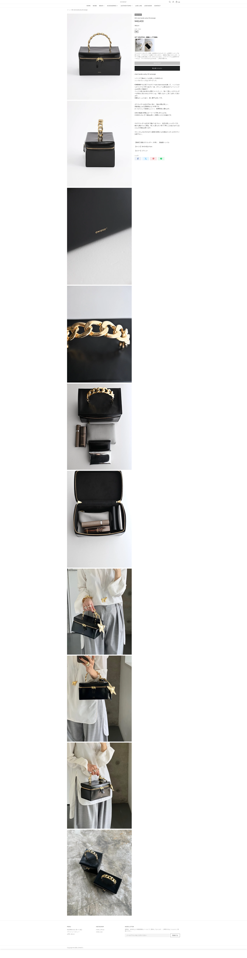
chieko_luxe (99, 932)
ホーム (68, 9)
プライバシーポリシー (73, 932)
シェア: (137, 155)
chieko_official (100, 929)
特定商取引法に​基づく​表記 (74, 929)
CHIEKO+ (123, 1)
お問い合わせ (71, 934)
